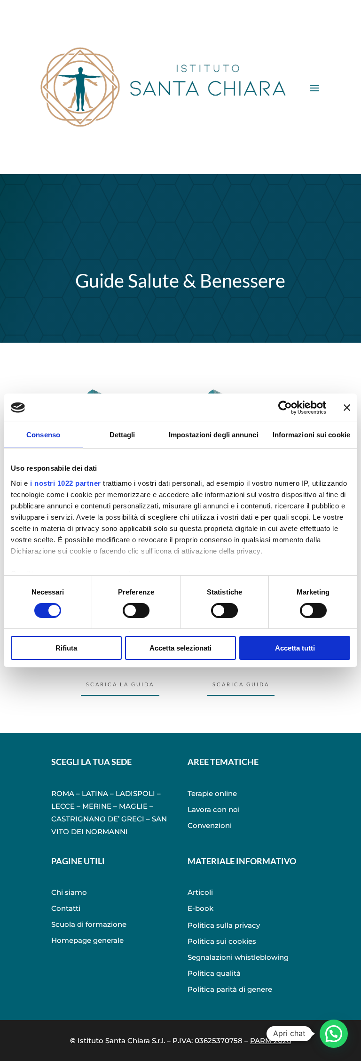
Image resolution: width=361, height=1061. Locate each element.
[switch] (136, 610)
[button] (334, 1034)
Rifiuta (66, 648)
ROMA (62, 793)
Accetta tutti (295, 648)
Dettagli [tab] (122, 435)
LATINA (95, 793)
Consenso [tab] (43, 435)
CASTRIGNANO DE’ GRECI (97, 818)
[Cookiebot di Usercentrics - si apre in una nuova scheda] (285, 408)
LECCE (63, 806)
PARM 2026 (270, 1040)
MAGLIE (133, 806)
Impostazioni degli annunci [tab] (214, 435)
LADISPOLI (135, 793)
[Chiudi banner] (347, 407)
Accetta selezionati (180, 648)
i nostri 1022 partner (65, 483)
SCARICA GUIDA (240, 684)
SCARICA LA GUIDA (120, 684)
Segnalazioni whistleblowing (238, 957)
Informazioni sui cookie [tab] (311, 435)
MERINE (96, 806)
